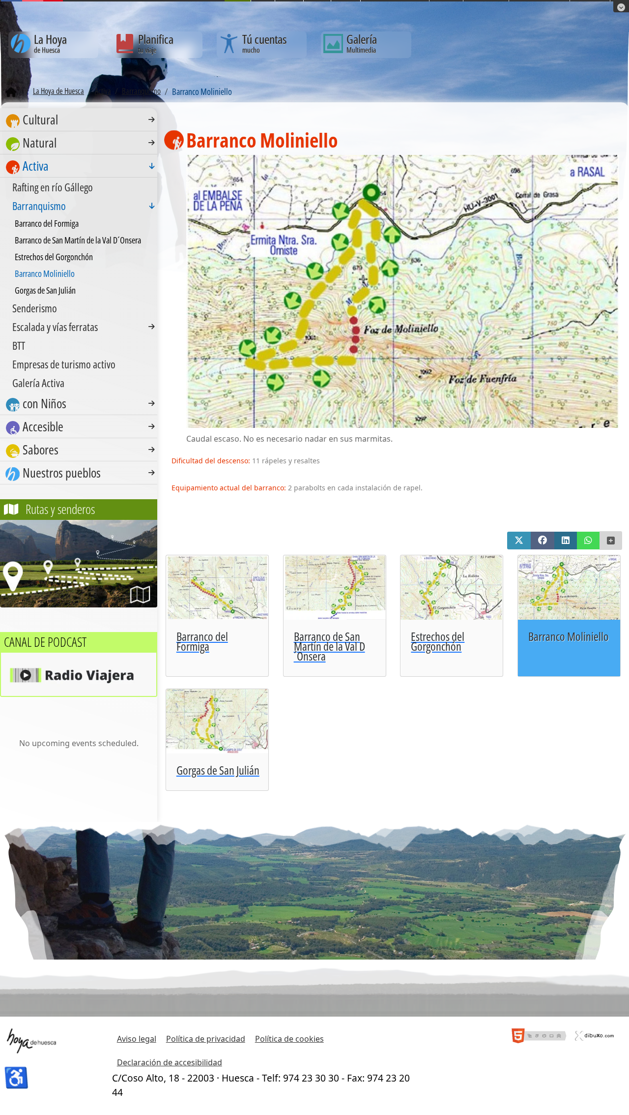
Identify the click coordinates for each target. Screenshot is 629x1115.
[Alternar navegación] (151, 119)
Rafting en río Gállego (52, 187)
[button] (519, 540)
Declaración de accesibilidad (169, 1062)
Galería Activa (38, 382)
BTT (18, 345)
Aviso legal (136, 1038)
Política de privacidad (205, 1038)
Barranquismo (39, 205)
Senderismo (34, 308)
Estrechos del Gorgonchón (54, 257)
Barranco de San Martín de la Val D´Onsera (78, 240)
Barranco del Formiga (47, 223)
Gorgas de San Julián (45, 290)
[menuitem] (78, 119)
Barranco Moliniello (45, 273)
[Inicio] (11, 92)
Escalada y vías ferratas (55, 326)
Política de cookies (289, 1038)
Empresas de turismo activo (63, 364)
